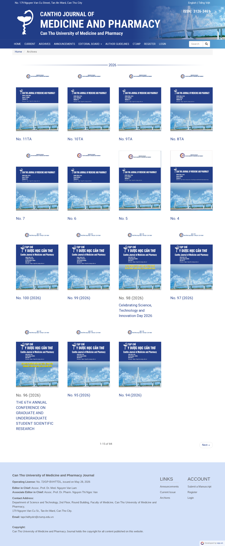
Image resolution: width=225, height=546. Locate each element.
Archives (44, 44)
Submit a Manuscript (199, 486)
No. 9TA (125, 139)
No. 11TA (24, 139)
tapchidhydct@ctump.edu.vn (37, 516)
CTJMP (137, 44)
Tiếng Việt (204, 2)
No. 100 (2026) (28, 298)
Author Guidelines (117, 44)
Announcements (64, 44)
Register (150, 44)
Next (206, 445)
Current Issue (168, 492)
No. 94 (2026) (130, 395)
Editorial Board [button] (89, 44)
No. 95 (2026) (79, 395)
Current (29, 44)
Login (162, 44)
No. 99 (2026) (79, 298)
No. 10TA (75, 139)
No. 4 (174, 218)
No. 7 (20, 218)
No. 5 (123, 218)
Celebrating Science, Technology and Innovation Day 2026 (135, 310)
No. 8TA (177, 139)
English (192, 2)
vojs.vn (220, 543)
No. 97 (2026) (181, 298)
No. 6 (72, 218)
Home (17, 44)
